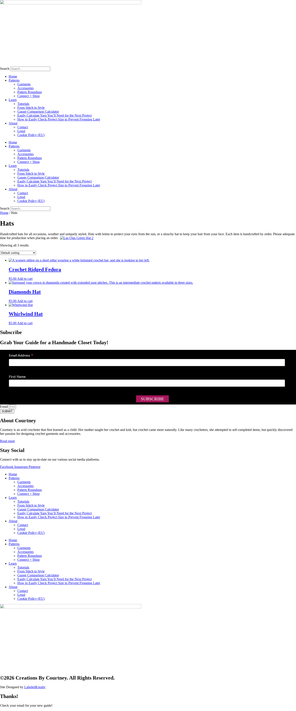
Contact (22, 127)
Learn (13, 100)
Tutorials (23, 104)
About (13, 123)
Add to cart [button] (25, 278)
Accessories (25, 88)
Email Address (21, 356)
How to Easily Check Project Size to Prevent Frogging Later (58, 119)
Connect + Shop (28, 96)
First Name (17, 376)
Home (13, 76)
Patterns (14, 80)
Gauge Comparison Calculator (38, 111)
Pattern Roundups (29, 92)
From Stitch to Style (31, 107)
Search (4, 68)
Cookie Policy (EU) (31, 135)
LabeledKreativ (35, 687)
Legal (21, 131)
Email (4, 406)
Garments (24, 84)
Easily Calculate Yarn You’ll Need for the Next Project (54, 115)
